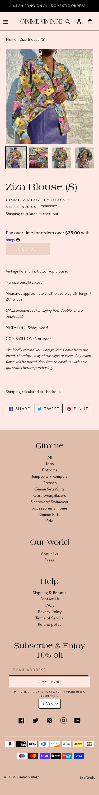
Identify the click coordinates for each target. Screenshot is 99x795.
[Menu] (5, 21)
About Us (49, 553)
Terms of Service (49, 618)
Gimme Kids (49, 514)
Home (11, 39)
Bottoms (49, 470)
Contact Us (50, 599)
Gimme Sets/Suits (49, 489)
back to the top (65, 788)
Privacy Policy (50, 611)
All (50, 457)
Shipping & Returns (49, 592)
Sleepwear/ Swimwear (49, 501)
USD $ (48, 704)
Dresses (50, 482)
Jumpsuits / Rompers (49, 476)
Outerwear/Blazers (49, 495)
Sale (49, 521)
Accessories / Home (49, 508)
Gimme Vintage (28, 777)
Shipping (13, 213)
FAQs (49, 605)
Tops (49, 463)
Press (49, 560)
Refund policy (49, 624)
